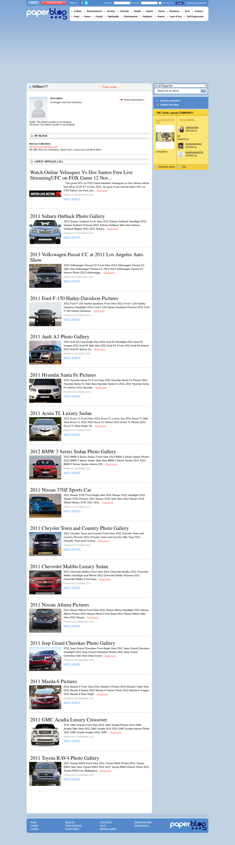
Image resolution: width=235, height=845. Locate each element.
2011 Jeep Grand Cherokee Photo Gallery (72, 642)
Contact (34, 825)
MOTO (67, 199)
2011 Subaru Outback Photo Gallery (67, 215)
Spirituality (113, 16)
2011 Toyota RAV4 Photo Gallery (64, 757)
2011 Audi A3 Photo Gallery (59, 336)
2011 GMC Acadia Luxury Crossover (68, 719)
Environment (131, 16)
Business (175, 11)
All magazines (142, 825)
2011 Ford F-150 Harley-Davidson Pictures (74, 297)
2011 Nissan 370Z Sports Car (60, 489)
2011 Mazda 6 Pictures (53, 681)
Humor (161, 16)
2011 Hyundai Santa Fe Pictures (63, 374)
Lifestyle (124, 11)
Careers (34, 829)
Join (184, 167)
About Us (69, 822)
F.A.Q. (103, 825)
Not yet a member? (170, 100)
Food (76, 16)
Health (137, 11)
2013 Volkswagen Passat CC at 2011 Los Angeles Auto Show (86, 257)
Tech (187, 11)
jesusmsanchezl (193, 144)
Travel (161, 11)
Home (33, 3)
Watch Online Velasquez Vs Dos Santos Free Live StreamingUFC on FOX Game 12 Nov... (81, 175)
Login (179, 3)
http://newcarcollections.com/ (43, 146)
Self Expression (195, 16)
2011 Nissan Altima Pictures (59, 604)
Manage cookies (108, 829)
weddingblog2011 (194, 152)
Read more (102, 190)
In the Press (106, 822)
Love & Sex (176, 16)
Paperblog (47, 14)
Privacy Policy (72, 829)
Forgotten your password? (197, 3)
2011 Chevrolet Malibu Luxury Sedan (69, 566)
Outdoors (147, 16)
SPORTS (75, 199)
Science (199, 11)
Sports (149, 11)
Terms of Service (73, 825)
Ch (178, 136)
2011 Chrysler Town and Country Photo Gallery (79, 527)
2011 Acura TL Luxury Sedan (61, 412)
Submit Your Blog (169, 105)
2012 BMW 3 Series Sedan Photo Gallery (73, 451)
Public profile (110, 87)
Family (99, 16)
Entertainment (94, 11)
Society (111, 11)
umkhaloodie (191, 127)
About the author (166, 167)
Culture (78, 11)
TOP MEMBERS (187, 120)
